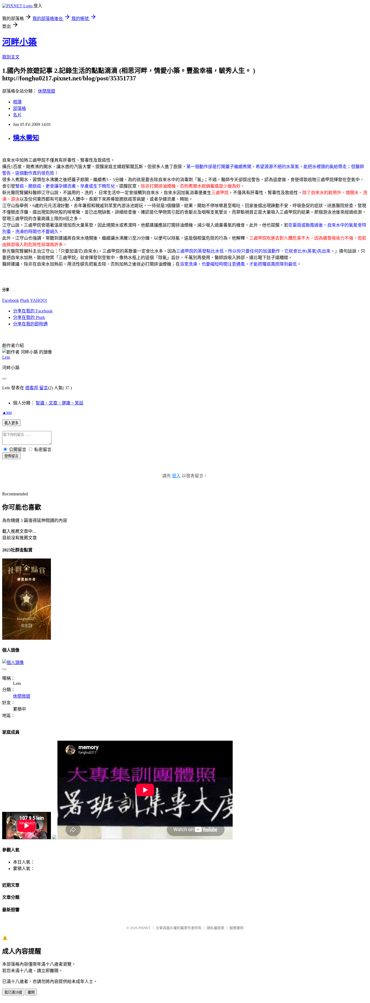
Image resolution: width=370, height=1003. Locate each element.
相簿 (17, 102)
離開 (31, 992)
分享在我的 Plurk (29, 317)
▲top (7, 412)
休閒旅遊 (46, 91)
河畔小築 (19, 42)
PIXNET (144, 928)
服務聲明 (236, 928)
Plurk (24, 300)
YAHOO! (38, 300)
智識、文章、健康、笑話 (59, 403)
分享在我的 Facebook (33, 311)
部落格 (19, 108)
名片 (17, 115)
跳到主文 (11, 57)
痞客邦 (31, 387)
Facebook (10, 300)
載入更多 (11, 423)
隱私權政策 (215, 928)
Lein (6, 357)
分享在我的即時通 (30, 324)
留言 (43, 387)
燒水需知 (26, 137)
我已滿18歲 (13, 992)
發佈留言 (11, 456)
